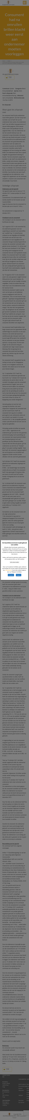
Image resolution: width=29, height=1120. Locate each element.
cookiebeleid (8, 570)
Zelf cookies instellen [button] (14, 562)
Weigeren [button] (19, 575)
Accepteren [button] (10, 575)
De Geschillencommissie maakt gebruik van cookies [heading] (14, 543)
